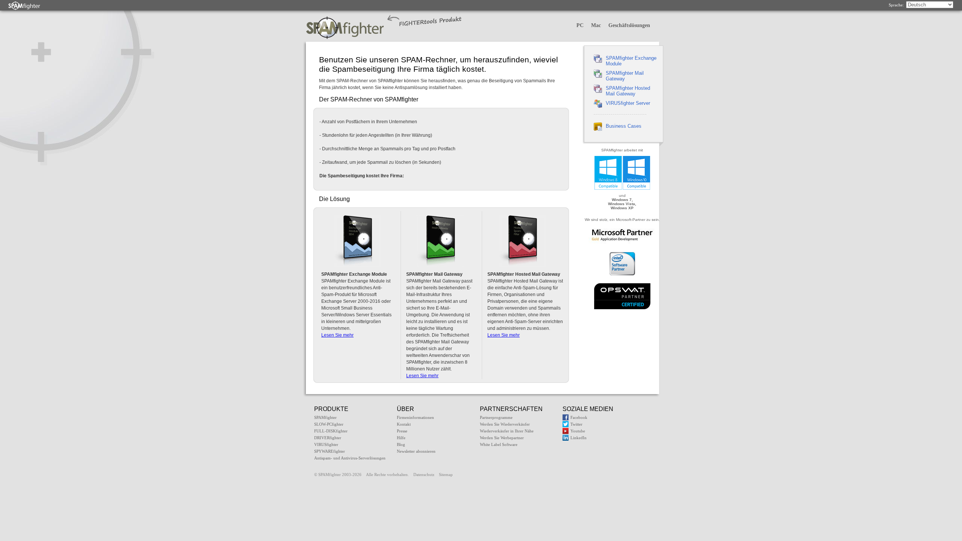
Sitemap (446, 474)
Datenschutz (423, 474)
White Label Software (498, 444)
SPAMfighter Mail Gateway (625, 76)
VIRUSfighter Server (628, 103)
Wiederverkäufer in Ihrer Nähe (507, 431)
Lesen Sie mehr (337, 335)
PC (580, 25)
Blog (401, 444)
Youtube (577, 431)
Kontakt (404, 424)
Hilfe (401, 437)
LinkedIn (578, 437)
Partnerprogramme (496, 417)
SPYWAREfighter (329, 451)
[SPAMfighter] (24, 5)
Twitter (576, 424)
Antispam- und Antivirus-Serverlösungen (350, 458)
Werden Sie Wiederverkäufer (505, 424)
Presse (402, 431)
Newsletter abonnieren (416, 451)
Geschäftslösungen (629, 25)
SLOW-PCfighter (328, 424)
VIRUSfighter (326, 444)
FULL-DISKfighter (331, 431)
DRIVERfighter (327, 437)
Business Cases (623, 126)
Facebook (578, 417)
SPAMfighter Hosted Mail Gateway (628, 91)
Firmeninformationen (415, 417)
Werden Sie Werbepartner (502, 437)
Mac (596, 25)
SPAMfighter (325, 417)
